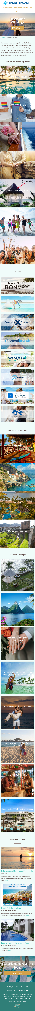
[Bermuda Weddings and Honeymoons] (17, 643)
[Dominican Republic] (17, 533)
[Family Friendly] (17, 221)
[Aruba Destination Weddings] (17, 712)
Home (3, 37)
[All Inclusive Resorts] (17, 79)
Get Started (18, 28)
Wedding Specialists (12, 986)
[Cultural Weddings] (17, 164)
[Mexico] (17, 448)
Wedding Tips (11, 990)
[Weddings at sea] (17, 136)
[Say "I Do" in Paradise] (17, 780)
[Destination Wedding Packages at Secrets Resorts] (17, 815)
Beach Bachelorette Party (11, 908)
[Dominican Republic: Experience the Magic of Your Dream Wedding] (17, 678)
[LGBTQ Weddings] (17, 108)
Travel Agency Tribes (20, 1001)
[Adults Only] (17, 250)
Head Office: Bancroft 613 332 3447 (15, 7)
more (6, 880)
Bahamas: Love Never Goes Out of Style (17, 871)
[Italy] (17, 477)
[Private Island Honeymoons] (17, 575)
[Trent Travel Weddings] (17, 193)
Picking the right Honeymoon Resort (15, 943)
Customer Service (23, 990)
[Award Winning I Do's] (17, 609)
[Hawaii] (17, 505)
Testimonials (24, 986)
